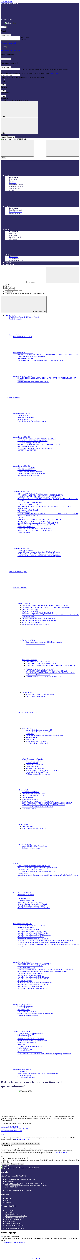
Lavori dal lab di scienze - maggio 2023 (39, 730)
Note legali (8, 1212)
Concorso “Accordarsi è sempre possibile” (40, 669)
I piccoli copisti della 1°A (26, 1035)
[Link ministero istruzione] (10, 3)
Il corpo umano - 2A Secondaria (36, 741)
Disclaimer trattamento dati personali (13, 1242)
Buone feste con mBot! (33, 761)
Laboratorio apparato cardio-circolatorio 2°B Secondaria (44, 736)
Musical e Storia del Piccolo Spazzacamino (32, 421)
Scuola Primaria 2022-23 (21, 466)
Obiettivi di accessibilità (13, 1219)
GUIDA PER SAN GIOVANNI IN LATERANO (34, 964)
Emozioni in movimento (25, 1006)
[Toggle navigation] (17, 148)
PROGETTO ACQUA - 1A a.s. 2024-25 (31, 926)
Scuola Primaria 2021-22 (21, 491)
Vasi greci (21, 517)
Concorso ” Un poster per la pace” (33, 795)
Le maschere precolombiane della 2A (30, 1046)
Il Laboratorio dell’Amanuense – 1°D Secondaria (38, 801)
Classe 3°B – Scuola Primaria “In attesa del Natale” (34, 529)
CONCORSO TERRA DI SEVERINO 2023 (41, 663)
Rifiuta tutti (18, 1143)
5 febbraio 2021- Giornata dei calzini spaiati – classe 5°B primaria (39, 556)
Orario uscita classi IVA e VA (27, 446)
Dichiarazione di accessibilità (14, 1218)
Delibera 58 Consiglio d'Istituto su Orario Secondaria (35, 982)
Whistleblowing (10, 1221)
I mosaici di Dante (23, 1008)
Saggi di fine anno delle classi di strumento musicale (39, 620)
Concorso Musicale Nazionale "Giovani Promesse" (38, 618)
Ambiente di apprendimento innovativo (39, 774)
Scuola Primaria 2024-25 (21, 414)
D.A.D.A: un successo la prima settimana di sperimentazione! (38, 867)
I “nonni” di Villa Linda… (26, 527)
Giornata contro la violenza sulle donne (30, 472)
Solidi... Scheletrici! (24, 512)
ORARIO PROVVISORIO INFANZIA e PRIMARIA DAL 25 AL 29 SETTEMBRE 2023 (48, 354)
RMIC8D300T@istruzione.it (27, 1183)
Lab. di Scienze (27, 728)
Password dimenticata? (8, 43)
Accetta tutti (32, 1143)
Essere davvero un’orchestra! (35, 644)
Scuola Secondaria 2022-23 (22, 1004)
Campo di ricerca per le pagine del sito (13, 282)
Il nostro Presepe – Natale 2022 (28, 1011)
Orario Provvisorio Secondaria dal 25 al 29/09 (33, 979)
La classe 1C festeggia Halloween (29, 443)
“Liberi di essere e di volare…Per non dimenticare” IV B (36, 525)
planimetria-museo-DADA (9, 1129)
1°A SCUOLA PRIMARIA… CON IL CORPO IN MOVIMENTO (40, 495)
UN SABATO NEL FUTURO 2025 (30, 902)
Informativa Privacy (11, 1214)
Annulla (4, 137)
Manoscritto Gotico (24, 1010)
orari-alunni (4, 1127)
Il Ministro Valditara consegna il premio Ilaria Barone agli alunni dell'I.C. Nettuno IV (45, 969)
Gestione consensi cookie (13, 1223)
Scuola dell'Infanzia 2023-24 (23, 353)
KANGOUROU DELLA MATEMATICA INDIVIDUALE (38, 439)
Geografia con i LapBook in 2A (28, 1042)
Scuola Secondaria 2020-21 (22, 1070)
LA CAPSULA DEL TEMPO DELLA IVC (32, 502)
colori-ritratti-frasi (6, 1131)
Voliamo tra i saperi (24, 532)
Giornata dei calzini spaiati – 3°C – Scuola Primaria (34, 521)
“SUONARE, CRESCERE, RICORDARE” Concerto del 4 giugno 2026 (46, 607)
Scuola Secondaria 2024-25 (22, 924)
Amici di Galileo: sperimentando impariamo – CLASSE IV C (38, 523)
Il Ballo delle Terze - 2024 (26, 968)
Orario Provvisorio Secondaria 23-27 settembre (33, 933)
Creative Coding (23, 508)
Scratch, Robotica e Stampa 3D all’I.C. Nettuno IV (42, 770)
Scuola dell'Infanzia (15, 335)
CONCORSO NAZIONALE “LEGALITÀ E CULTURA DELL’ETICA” (47, 803)
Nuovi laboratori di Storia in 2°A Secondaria (32, 1041)
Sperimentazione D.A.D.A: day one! (30, 869)
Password (24, 39)
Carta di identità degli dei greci (28, 1015)
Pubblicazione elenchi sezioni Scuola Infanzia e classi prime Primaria (40, 360)
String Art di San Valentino (35, 768)
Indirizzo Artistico (24, 790)
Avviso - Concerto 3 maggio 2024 (33, 622)
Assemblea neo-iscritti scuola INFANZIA (31, 356)
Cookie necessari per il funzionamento (13, 1158)
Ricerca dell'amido (32, 737)
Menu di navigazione (39, 311)
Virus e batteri (30, 739)
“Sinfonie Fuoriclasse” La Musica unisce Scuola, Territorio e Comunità (45, 605)
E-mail (23, 69)
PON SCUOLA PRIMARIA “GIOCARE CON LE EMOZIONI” (39, 519)
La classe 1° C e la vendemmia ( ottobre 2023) (33, 441)
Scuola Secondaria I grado (13, 290)
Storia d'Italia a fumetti (29, 808)
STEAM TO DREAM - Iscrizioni (29, 929)
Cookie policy (9, 1210)
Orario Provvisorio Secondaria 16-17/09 (31, 937)
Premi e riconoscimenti (29, 660)
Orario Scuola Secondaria (26, 895)
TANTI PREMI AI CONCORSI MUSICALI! (41, 662)
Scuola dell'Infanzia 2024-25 (22, 337)
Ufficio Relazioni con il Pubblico (16, 1216)
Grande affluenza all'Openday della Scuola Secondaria (35, 1013)
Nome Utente (25, 37)
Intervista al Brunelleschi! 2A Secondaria (31, 1039)
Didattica (8, 286)
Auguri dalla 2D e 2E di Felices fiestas (34, 846)
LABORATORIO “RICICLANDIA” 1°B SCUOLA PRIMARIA (39, 497)
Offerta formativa (10, 288)
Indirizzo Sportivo (24, 824)
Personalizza (5, 1143)
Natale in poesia (23, 419)
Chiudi (3, 85)
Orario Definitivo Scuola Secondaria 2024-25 (32, 931)
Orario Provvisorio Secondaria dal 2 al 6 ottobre (33, 977)
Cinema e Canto (27, 692)
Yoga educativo (23, 415)
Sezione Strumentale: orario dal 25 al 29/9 (35, 624)
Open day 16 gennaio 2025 (26, 417)
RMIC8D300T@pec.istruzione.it (28, 1185)
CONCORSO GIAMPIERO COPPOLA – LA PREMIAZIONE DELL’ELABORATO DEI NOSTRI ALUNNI (43, 806)
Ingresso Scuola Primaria (26, 550)
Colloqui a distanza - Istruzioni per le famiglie (32, 904)
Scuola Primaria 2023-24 (21, 437)
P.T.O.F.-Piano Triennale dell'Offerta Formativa (24, 317)
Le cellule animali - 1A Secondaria (37, 743)
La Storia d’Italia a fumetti (30, 792)
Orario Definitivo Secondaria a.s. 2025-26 (31, 906)
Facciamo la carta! (32, 763)
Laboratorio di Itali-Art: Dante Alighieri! (31, 973)
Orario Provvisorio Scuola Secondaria (30, 986)
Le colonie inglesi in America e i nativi (30, 1033)
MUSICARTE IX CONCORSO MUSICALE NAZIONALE (46, 671)
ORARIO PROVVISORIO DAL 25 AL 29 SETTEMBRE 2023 (39, 444)
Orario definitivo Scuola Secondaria (29, 975)
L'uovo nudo (30, 734)
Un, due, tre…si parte (25, 981)
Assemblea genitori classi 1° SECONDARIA (32, 988)
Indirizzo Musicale (24, 604)
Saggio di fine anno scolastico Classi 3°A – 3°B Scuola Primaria (39, 552)
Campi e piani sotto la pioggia (35, 696)
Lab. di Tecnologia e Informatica (33, 759)
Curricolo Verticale (15, 319)
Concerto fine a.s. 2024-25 (30, 609)
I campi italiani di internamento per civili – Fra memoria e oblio (38, 1073)
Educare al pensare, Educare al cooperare (31, 473)
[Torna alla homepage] (40, 139)
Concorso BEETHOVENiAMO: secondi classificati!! (43, 676)
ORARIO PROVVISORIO (27, 450)
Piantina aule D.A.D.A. (25, 873)
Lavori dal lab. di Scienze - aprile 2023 (38, 732)
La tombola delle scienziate (26, 1077)
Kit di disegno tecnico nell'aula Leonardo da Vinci (34, 866)
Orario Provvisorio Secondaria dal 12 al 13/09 (33, 939)
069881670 (11, 1181)
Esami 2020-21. (23, 1071)
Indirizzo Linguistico (25, 844)
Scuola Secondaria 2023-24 (22, 962)
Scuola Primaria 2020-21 (21, 548)
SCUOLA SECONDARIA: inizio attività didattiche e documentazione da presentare (45, 940)
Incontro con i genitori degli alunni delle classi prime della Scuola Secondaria (43, 942)
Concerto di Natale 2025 (26, 900)
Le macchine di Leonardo (34, 765)
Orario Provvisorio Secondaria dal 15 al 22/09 (33, 984)
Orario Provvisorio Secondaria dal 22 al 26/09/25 (34, 908)
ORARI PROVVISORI (25, 358)
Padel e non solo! (27, 826)
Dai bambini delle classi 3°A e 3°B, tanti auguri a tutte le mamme (39, 554)
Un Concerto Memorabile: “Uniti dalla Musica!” (37, 613)
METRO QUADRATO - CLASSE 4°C (31, 504)
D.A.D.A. (8, 292)
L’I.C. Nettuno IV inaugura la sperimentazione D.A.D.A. (36, 871)
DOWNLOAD (13, 1127)
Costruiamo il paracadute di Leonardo (30, 1052)
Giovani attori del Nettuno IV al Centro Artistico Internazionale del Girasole (42, 971)
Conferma (11, 137)
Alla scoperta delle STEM (26, 468)
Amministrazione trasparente (14, 1225)
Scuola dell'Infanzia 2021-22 (23, 376)
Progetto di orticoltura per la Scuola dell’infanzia (33, 382)
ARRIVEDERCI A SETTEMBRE (29, 493)
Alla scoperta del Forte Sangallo (28, 510)
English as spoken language (31, 848)
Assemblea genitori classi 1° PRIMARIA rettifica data (35, 448)
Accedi (4, 27)
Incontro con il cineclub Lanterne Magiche (40, 694)
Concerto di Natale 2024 (30, 611)
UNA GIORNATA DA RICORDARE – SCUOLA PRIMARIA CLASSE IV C (44, 506)
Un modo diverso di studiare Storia (33, 794)
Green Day (21, 1044)
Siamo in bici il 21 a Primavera (28, 1037)
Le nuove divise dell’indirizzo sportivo (34, 828)
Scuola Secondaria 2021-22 (22, 1031)
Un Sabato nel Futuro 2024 (26, 927)
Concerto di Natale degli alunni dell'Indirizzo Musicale (44, 642)
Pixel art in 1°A (23, 1048)
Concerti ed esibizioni (29, 640)
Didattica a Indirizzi (20, 588)
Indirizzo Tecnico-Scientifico (27, 712)
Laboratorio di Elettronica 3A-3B (37, 772)
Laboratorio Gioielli (32, 766)
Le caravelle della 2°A (25, 1050)
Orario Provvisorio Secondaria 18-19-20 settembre (34, 935)
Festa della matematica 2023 (27, 470)
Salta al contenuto (6, 2)
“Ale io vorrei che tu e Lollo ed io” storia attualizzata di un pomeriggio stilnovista (44, 1054)
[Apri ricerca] (62, 148)
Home (7, 284)
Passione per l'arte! (28, 797)
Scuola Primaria (14, 398)
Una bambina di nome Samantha (28, 475)
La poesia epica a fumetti (30, 799)
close (3, 157)
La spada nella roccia (24, 1075)
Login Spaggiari (54, 73)
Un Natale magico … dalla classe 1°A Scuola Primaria (35, 530)
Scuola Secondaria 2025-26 (22, 893)
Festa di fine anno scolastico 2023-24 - (30, 966)
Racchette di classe (24, 898)
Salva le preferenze (17, 1164)
